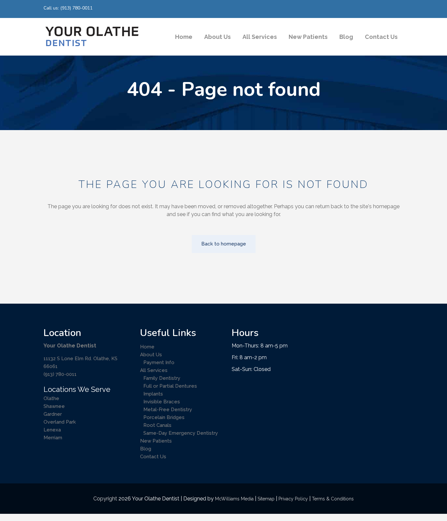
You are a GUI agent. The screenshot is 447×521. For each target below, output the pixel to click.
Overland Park (60, 422)
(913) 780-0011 (60, 374)
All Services (154, 370)
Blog (145, 449)
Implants (153, 394)
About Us (151, 355)
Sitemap (266, 498)
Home (147, 347)
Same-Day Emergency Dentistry (180, 433)
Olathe (51, 398)
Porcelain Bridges (164, 417)
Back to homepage (223, 244)
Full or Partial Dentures (170, 386)
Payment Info (158, 362)
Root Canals (157, 425)
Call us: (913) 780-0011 (68, 8)
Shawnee (54, 406)
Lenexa (52, 430)
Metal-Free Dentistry (167, 409)
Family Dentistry (161, 378)
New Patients (156, 441)
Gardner (53, 414)
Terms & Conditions (333, 498)
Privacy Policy (293, 498)
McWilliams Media (234, 498)
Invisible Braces (161, 402)
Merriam (53, 438)
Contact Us (153, 457)
